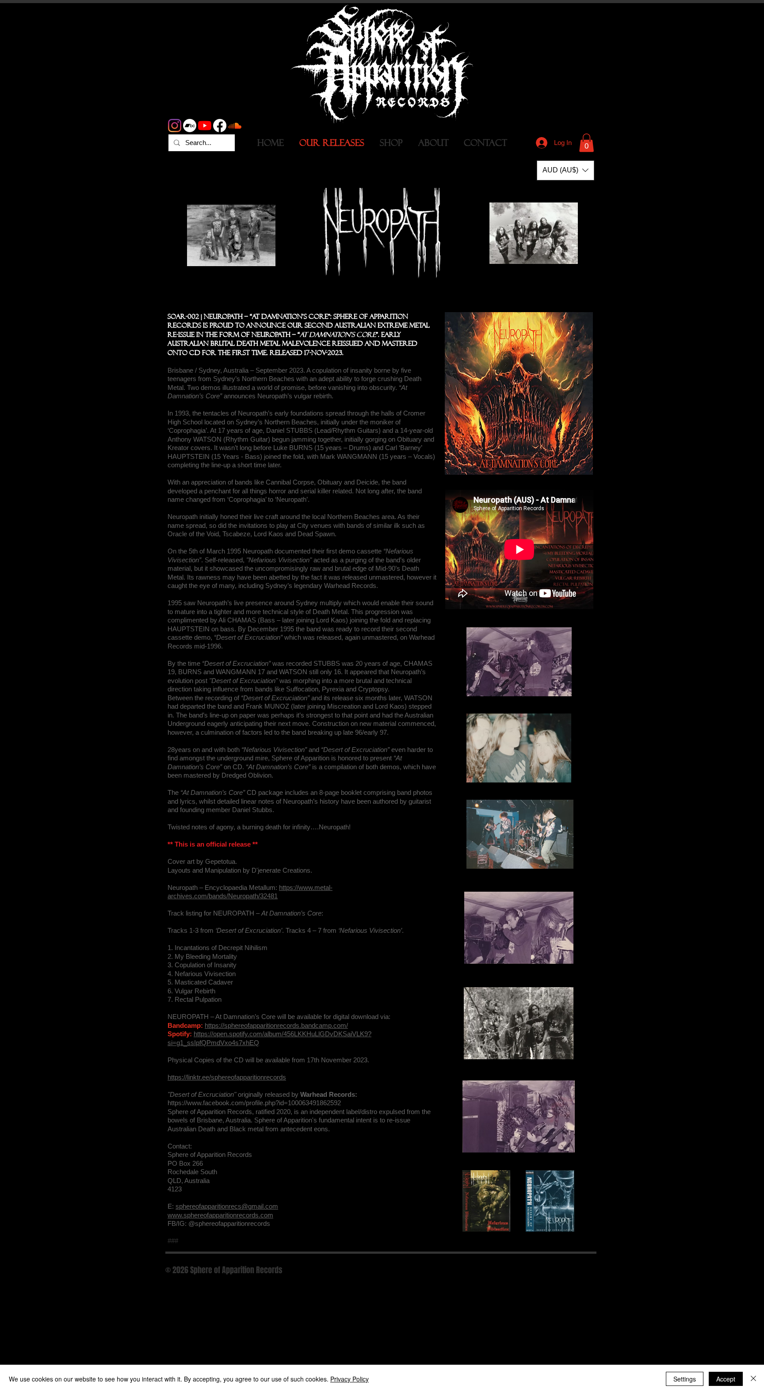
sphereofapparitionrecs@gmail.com (227, 1206)
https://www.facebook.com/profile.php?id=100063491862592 (254, 1103)
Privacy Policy (349, 1378)
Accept (725, 1378)
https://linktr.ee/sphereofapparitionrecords (227, 1077)
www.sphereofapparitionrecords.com (220, 1215)
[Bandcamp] (189, 125)
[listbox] (565, 170)
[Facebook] (219, 125)
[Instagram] (174, 125)
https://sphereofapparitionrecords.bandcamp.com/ (276, 1025)
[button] (586, 143)
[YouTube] (204, 125)
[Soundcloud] (234, 125)
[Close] (753, 1379)
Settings (684, 1378)
